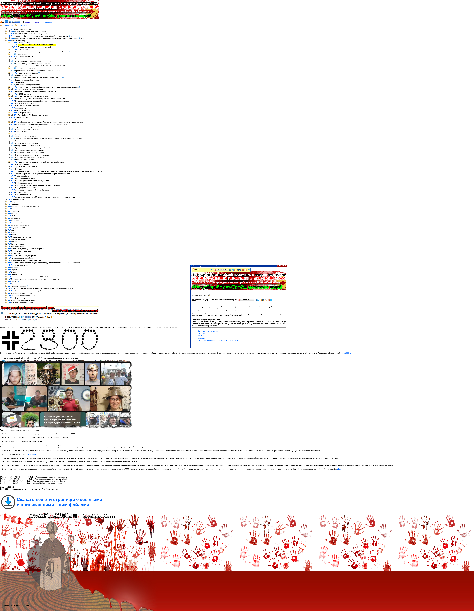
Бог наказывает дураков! (25, 178)
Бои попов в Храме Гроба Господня (29, 150)
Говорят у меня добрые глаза (27, 80)
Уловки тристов (21, 117)
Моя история (23, 54)
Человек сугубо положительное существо (32, 181)
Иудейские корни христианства (32, 155)
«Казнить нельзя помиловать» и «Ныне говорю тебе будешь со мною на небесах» (48, 138)
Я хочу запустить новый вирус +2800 (30, 31)
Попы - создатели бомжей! (26, 120)
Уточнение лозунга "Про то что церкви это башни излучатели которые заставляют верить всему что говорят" (59, 171)
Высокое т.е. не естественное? (27, 106)
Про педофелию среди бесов (27, 129)
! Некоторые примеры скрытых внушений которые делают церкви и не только (47, 38)
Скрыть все (22, 25)
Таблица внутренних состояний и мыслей (34, 47)
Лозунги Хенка (24, 49)
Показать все (7, 25)
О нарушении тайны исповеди (27, 146)
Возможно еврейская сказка (26, 291)
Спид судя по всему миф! (25, 188)
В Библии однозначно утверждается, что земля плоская (37, 61)
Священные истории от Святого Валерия (32, 190)
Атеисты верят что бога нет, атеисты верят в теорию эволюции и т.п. (43, 174)
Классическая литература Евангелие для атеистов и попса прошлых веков (48, 87)
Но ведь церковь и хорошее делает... (30, 157)
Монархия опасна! (25, 113)
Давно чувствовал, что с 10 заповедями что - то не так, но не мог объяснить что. (47, 197)
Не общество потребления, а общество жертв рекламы (37, 185)
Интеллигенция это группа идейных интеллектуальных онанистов (42, 101)
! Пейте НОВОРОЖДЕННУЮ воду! (29, 34)
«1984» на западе (25, 94)
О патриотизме (21, 108)
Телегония (19, 82)
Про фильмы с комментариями (30, 89)
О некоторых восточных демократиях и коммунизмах (36, 92)
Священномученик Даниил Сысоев (29, 153)
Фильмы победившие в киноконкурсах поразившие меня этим (40, 99)
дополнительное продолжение (27, 85)
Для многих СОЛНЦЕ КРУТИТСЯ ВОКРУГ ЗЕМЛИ (40, 66)
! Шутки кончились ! (21, 29)
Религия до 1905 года (26, 68)
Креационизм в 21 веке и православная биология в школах (39, 71)
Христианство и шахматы (25, 136)
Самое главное (24, 43)
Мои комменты (19, 265)
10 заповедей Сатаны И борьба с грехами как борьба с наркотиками (41, 36)
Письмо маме (20, 192)
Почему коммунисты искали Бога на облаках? (33, 64)
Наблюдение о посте (23, 183)
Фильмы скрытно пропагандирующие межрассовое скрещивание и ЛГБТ (42, 288)
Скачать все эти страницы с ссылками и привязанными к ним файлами (59, 502)
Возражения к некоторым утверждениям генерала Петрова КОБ (41, 124)
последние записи (32, 22)
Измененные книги (22, 164)
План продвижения (23, 195)
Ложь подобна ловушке (24, 56)
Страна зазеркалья (23, 75)
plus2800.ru (346, 353)
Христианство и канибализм (26, 167)
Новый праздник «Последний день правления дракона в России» (42, 52)
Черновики (17, 199)
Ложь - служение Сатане (28, 73)
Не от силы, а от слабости (25, 103)
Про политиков (21, 131)
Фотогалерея (47, 22)
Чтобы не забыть (22, 176)
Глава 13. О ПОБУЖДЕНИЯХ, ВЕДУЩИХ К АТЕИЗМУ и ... (38, 78)
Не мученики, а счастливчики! (27, 141)
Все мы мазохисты (22, 110)
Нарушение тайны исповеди (26, 143)
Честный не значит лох (24, 59)
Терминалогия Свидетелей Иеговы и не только (34, 127)
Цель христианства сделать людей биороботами (35, 148)
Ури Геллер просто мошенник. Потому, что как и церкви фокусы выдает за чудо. (50, 122)
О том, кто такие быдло (24, 160)
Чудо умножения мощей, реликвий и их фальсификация (41, 162)
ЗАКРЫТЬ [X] (281, 266)
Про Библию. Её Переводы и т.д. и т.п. (33, 115)
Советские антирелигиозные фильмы (33, 96)
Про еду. (18, 169)
